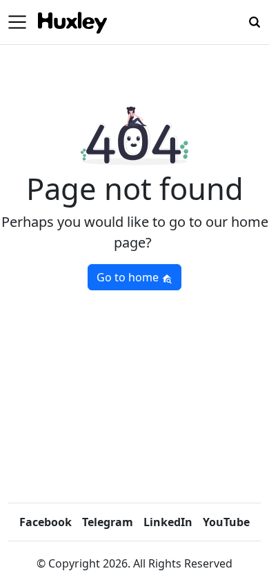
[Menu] (17, 22)
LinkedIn (167, 522)
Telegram (107, 522)
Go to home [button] (129, 277)
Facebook (45, 522)
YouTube (226, 522)
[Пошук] (254, 20)
